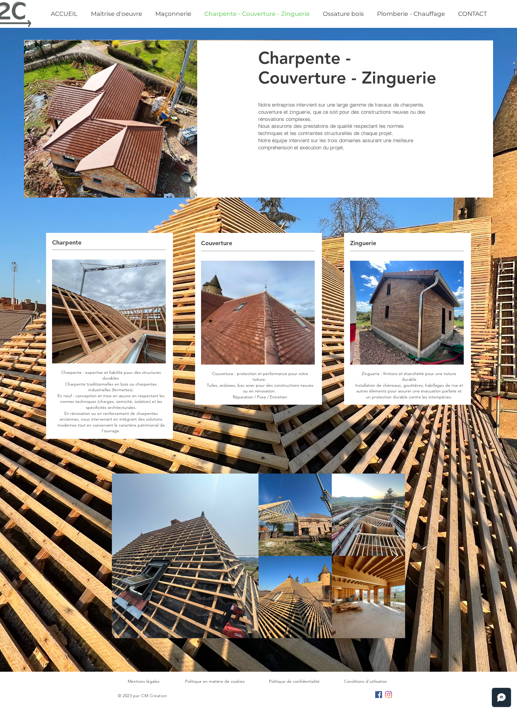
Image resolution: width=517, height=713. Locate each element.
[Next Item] (394, 556)
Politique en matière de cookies (215, 681)
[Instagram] (388, 694)
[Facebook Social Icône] (378, 694)
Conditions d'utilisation (365, 681)
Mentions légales (143, 681)
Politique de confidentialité (294, 681)
